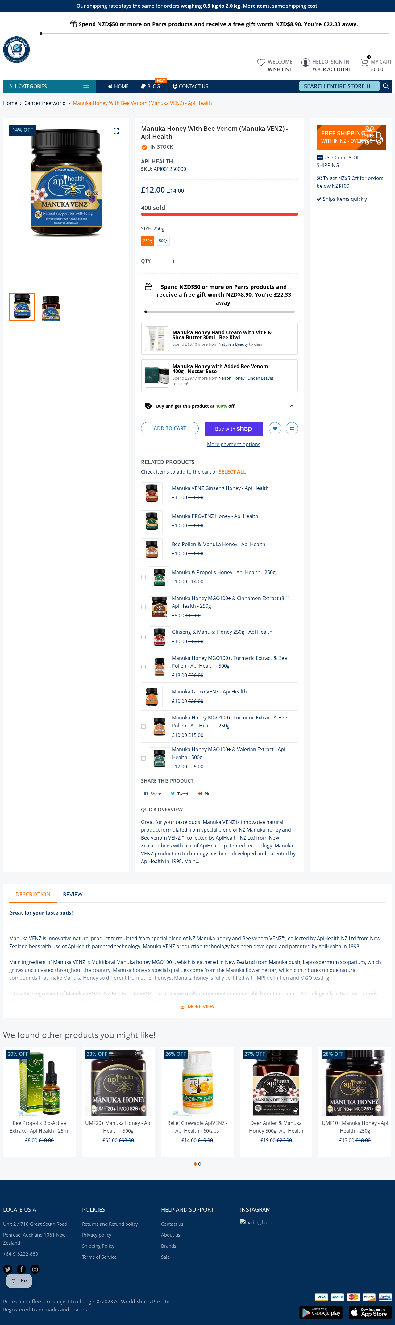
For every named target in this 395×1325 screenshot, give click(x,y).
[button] (195, 1164)
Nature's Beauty (233, 344)
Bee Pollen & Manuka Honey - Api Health (218, 544)
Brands (168, 1246)
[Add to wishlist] (275, 428)
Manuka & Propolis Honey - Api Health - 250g (224, 572)
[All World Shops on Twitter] (7, 1269)
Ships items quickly (345, 198)
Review (73, 894)
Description (33, 894)
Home (10, 103)
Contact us (172, 1224)
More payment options (233, 444)
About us (170, 1235)
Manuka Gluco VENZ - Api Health (209, 691)
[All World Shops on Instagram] (35, 1269)
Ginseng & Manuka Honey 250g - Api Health (222, 631)
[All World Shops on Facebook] (21, 1269)
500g (163, 240)
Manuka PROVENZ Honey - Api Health (215, 516)
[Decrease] (162, 261)
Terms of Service (99, 1257)
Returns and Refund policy (110, 1224)
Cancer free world (45, 103)
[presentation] (21, 206)
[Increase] (185, 261)
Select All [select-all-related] (232, 471)
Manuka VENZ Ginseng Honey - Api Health (220, 488)
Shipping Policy (98, 1246)
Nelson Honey (232, 378)
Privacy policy (96, 1235)
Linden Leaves (260, 378)
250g (147, 240)
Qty (146, 260)
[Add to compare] (292, 428)
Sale (165, 1257)
